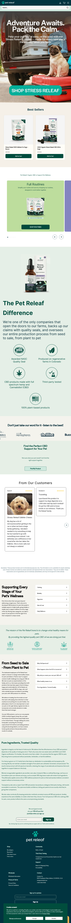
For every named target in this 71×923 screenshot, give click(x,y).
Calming (39, 587)
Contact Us (40, 876)
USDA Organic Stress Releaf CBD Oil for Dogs (49, 148)
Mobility (39, 593)
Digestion (40, 599)
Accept (34, 918)
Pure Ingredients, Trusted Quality (46, 687)
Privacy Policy (46, 913)
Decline (54, 918)
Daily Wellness (41, 611)
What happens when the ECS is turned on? (49, 669)
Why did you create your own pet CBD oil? (49, 675)
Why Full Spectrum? (43, 663)
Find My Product (35, 468)
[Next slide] (61, 237)
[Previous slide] (55, 237)
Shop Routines (35, 227)
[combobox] (35, 7)
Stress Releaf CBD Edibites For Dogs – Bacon (16, 148)
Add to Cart (18, 156)
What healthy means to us (44, 681)
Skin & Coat (40, 605)
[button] (7, 237)
